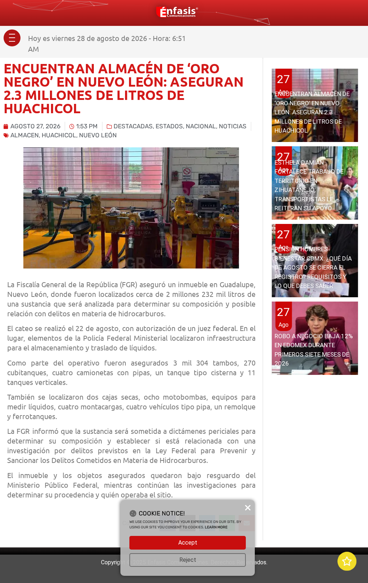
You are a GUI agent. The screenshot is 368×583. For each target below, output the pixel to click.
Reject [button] (187, 559)
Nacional (201, 126)
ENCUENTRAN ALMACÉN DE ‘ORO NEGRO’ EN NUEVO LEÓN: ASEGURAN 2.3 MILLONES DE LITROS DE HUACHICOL (312, 112)
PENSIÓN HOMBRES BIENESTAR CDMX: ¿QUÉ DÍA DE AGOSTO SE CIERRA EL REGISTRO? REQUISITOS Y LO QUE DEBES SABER (313, 267)
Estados (169, 126)
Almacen (24, 135)
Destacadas (133, 126)
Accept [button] (187, 542)
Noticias (233, 126)
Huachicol (59, 135)
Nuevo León (98, 135)
